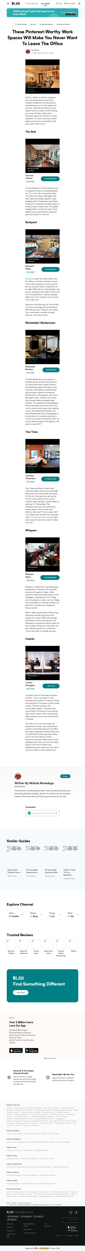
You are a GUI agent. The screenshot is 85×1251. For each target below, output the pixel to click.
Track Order (28, 1229)
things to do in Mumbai (15, 1133)
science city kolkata (30, 1175)
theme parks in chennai (34, 1108)
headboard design (45, 1196)
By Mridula (35, 50)
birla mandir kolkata (14, 1175)
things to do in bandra (50, 1133)
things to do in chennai (30, 1125)
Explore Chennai (13, 1105)
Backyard (29, 279)
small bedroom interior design (37, 1192)
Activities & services (24, 1203)
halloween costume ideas (28, 1196)
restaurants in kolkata (47, 1175)
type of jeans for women (23, 1194)
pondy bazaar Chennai (42, 1110)
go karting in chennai (57, 1114)
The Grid (32, 193)
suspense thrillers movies (16, 1192)
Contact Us (10, 1231)
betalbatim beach (42, 1150)
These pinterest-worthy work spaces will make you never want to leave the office (35, 1205)
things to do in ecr (46, 1123)
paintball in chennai (22, 1121)
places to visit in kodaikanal (60, 1142)
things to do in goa (14, 1150)
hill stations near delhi (29, 1183)
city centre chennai (22, 1116)
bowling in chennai (21, 1114)
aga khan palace (13, 1158)
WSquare (30, 569)
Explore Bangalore (14, 1139)
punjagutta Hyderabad (61, 1167)
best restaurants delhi (47, 1183)
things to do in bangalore (16, 1142)
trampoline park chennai (23, 1110)
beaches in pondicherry (15, 1108)
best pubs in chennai (57, 1121)
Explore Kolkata (13, 1172)
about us (10, 1224)
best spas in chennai (52, 1108)
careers (9, 1227)
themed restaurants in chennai (42, 1116)
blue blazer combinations (60, 1192)
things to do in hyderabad (16, 1167)
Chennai (13, 1203)
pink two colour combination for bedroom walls (51, 1194)
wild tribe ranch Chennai (24, 1119)
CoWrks (36, 698)
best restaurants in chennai (63, 1110)
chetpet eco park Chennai (31, 1112)
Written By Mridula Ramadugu (34, 783)
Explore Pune (12, 1156)
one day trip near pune (29, 1158)
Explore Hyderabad (14, 1164)
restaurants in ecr (48, 1112)
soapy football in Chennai (44, 1119)
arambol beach (28, 1150)
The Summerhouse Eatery (41, 517)
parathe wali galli (13, 1183)
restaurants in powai (33, 1133)
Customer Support (30, 1233)
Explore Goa (11, 1147)
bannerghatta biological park (37, 1142)
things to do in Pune (47, 1158)
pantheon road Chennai (39, 1114)
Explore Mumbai (13, 1131)
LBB (8, 1203)
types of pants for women (64, 1196)
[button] (70, 3)
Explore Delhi (12, 1180)
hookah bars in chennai (39, 1121)
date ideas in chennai (63, 1123)
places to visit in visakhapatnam (39, 1167)
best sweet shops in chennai (26, 1123)
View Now (21, 993)
